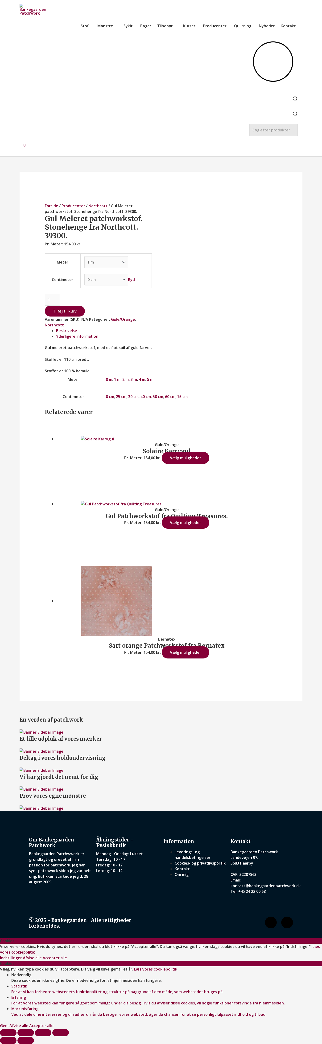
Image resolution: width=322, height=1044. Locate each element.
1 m (117, 379)
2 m (125, 379)
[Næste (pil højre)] (25, 1040)
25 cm (121, 396)
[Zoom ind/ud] (8, 1032)
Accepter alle (55, 957)
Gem (4, 1025)
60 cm (170, 396)
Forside (51, 205)
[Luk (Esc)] (60, 1032)
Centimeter (62, 279)
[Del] (43, 1032)
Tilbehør (165, 25)
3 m (134, 379)
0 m (109, 379)
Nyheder (267, 25)
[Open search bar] (295, 99)
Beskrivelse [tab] (66, 330)
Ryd (131, 279)
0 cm (110, 396)
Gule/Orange (123, 319)
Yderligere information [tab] (77, 336)
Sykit (128, 25)
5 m (150, 379)
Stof (85, 25)
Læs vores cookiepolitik (155, 969)
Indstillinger (11, 957)
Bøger (145, 25)
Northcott (97, 205)
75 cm (182, 396)
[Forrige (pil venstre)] (8, 1040)
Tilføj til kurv (65, 311)
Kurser (189, 25)
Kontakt (288, 25)
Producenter (215, 25)
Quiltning (242, 25)
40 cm (145, 396)
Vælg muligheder (185, 457)
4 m (142, 379)
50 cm (158, 396)
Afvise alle (33, 957)
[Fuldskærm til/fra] (25, 1032)
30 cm (133, 396)
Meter (62, 262)
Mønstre (105, 25)
